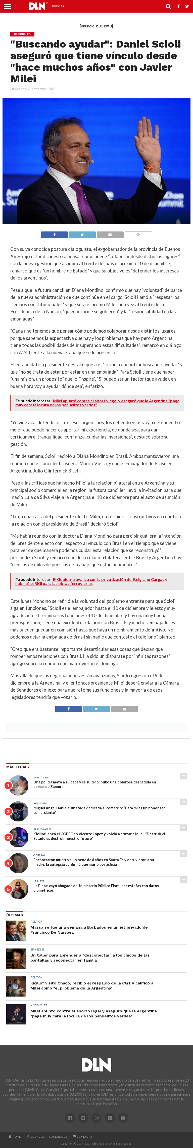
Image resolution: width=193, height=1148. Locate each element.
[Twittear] (82, 233)
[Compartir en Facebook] (54, 233)
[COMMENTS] (138, 233)
